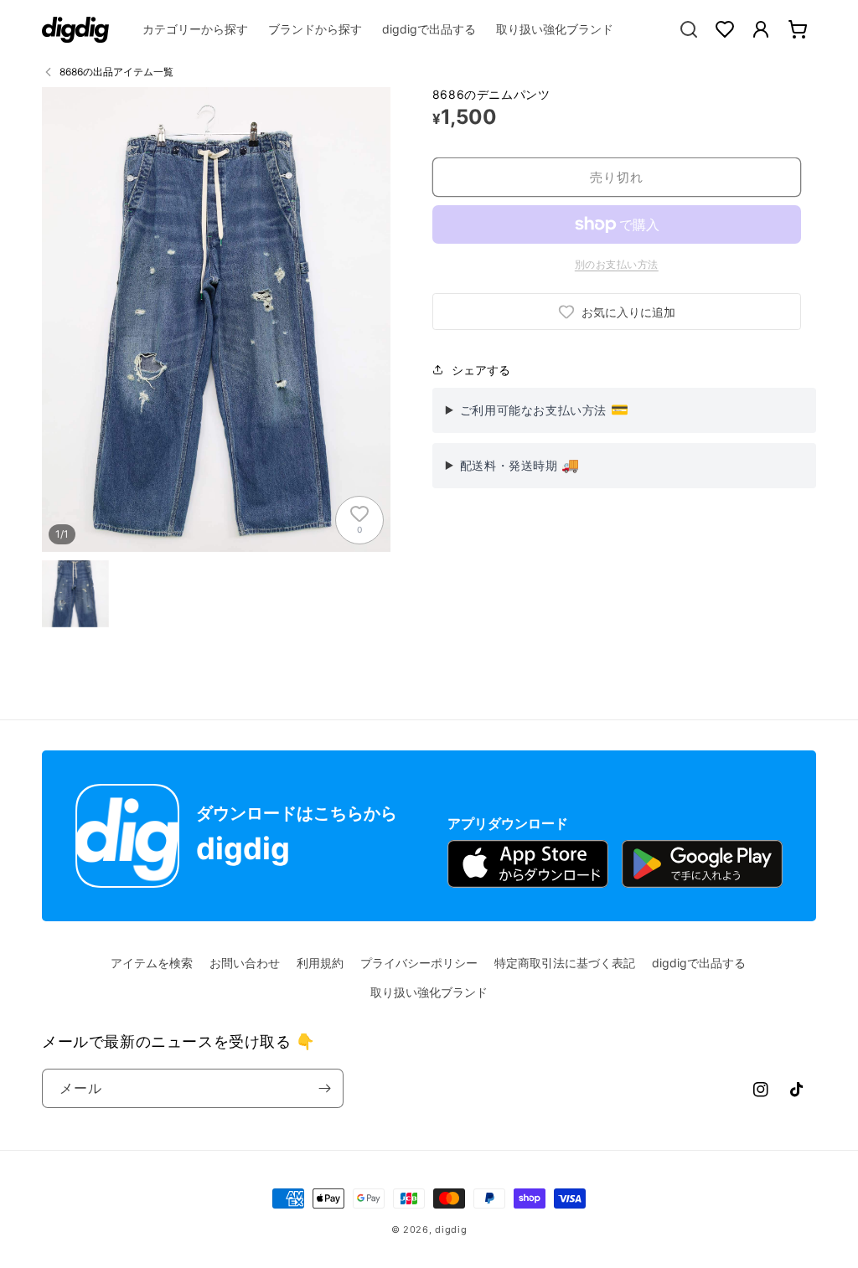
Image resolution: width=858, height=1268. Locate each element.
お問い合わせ (244, 963)
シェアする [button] (481, 370)
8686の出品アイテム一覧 (116, 71)
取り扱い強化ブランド (429, 992)
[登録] (324, 1088)
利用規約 (320, 963)
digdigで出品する (699, 963)
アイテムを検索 (152, 963)
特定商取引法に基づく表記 (564, 963)
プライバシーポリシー (419, 963)
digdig (451, 1229)
